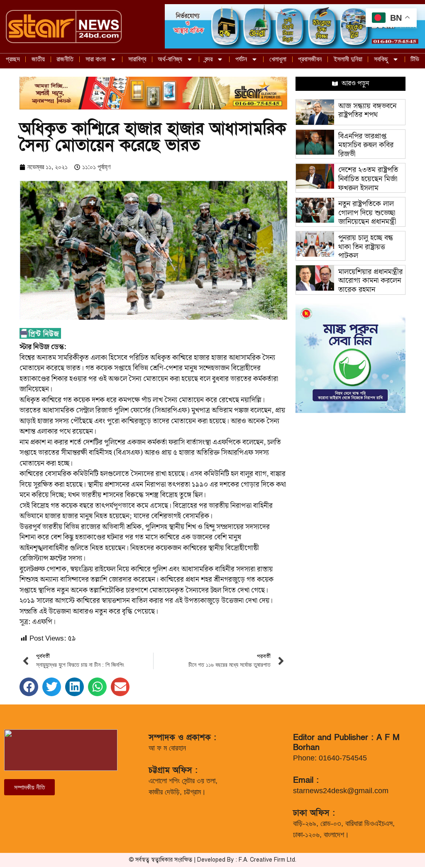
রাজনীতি (64, 59)
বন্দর (208, 59)
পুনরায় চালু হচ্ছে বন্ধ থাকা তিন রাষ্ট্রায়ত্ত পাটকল (365, 247)
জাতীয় (38, 59)
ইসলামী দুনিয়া (348, 59)
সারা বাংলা (95, 59)
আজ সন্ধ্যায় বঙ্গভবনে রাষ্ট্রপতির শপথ (367, 110)
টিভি (414, 59)
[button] (29, 687)
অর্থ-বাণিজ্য (170, 59)
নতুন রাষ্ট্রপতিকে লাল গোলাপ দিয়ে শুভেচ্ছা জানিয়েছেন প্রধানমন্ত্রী (367, 213)
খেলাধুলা (277, 59)
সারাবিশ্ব (137, 59)
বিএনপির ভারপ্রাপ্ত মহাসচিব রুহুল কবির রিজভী (365, 145)
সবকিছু (381, 59)
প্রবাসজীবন (310, 59)
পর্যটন (241, 59)
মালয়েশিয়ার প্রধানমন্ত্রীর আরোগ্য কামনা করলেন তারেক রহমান (370, 281)
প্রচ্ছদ (13, 59)
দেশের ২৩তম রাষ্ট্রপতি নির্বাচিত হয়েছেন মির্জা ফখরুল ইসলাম (368, 179)
